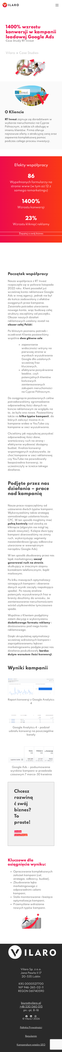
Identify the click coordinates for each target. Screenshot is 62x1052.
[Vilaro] (11, 5)
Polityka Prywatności (31, 1027)
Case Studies (28, 53)
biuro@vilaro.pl (31, 1003)
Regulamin (31, 1036)
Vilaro (10, 53)
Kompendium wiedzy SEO (31, 1045)
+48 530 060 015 (31, 1006)
